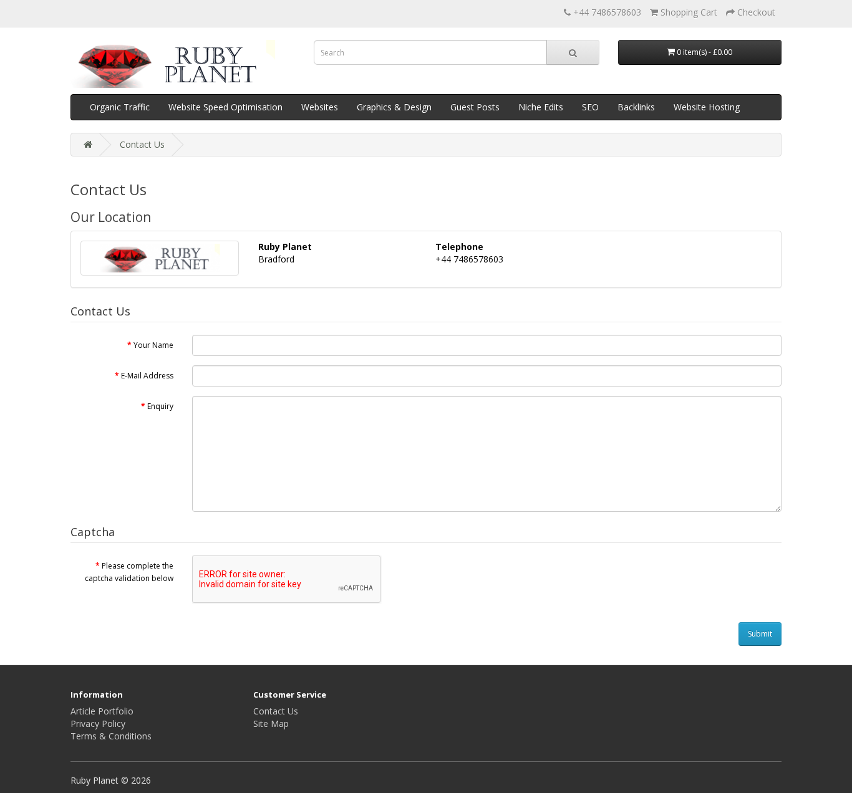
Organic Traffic (120, 107)
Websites (319, 107)
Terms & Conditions (111, 736)
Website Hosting (707, 107)
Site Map (271, 723)
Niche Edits (540, 107)
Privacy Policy (97, 723)
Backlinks (636, 107)
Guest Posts (475, 107)
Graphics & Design (394, 107)
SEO (590, 107)
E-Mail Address (147, 375)
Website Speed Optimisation (225, 107)
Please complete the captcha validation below (129, 572)
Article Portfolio (101, 711)
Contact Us (142, 144)
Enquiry (160, 406)
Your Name (153, 345)
